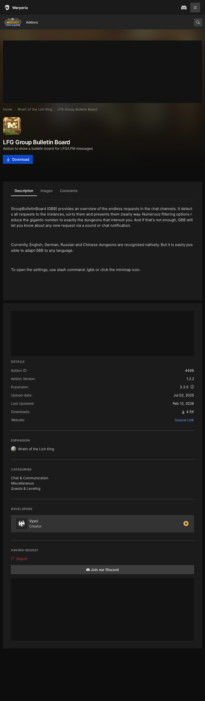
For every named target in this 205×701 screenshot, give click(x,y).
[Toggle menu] (195, 7)
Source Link (184, 420)
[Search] (198, 22)
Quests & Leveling (25, 488)
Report (22, 558)
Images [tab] (46, 190)
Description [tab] (23, 190)
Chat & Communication (29, 478)
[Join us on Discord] (183, 7)
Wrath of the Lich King (36, 449)
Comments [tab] (69, 190)
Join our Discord (105, 570)
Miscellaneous (22, 483)
